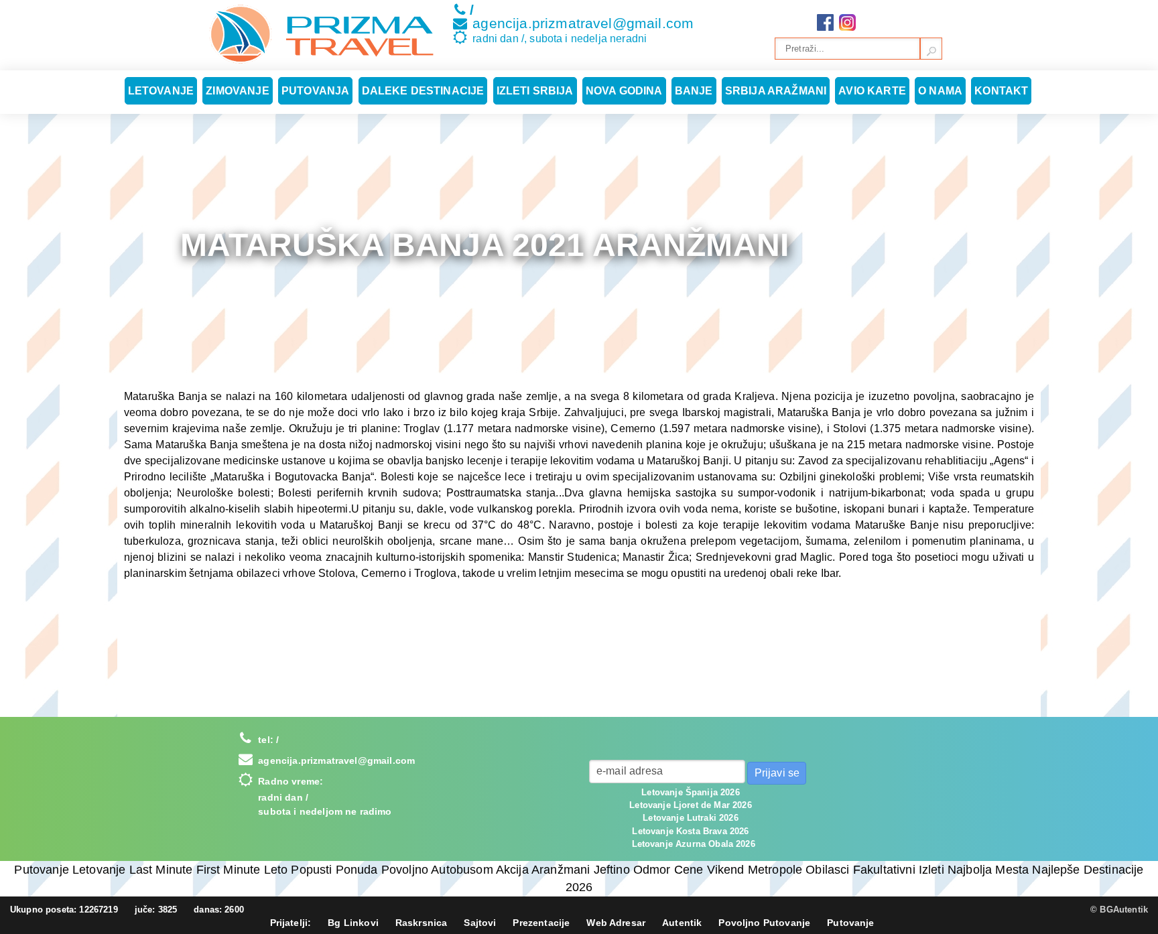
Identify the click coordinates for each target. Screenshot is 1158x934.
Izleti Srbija (535, 90)
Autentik (682, 922)
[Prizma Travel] (321, 34)
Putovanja (315, 90)
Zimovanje (237, 90)
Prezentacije (541, 922)
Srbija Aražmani (775, 90)
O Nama (940, 90)
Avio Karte (872, 90)
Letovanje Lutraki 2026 (690, 818)
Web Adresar (615, 922)
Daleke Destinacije (423, 90)
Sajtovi (480, 922)
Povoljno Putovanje (764, 922)
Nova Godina (624, 90)
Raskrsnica (421, 922)
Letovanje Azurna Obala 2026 (693, 844)
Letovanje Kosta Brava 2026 (690, 831)
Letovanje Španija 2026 (690, 792)
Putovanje (850, 922)
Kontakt (1001, 90)
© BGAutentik (1119, 910)
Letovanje (161, 90)
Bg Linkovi (353, 922)
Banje (694, 90)
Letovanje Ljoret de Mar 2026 (690, 805)
